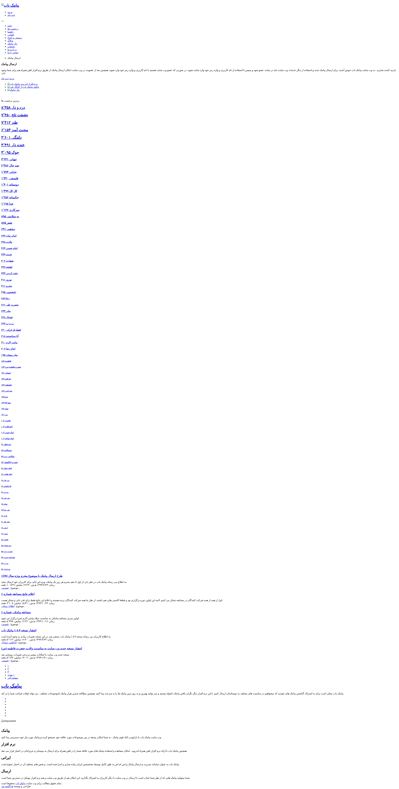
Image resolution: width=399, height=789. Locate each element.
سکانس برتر (7, 456)
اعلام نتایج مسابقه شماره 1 (17, 594)
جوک (10, 152)
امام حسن (7, 432)
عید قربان (5, 569)
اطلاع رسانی (7, 606)
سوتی (4, 534)
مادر (6, 311)
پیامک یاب (11, 686)
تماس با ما (12, 52)
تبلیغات (11, 46)
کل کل (9, 191)
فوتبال (7, 317)
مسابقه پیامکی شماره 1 (16, 612)
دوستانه (10, 184)
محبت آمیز (14, 130)
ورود (9, 12)
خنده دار (13, 145)
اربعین (4, 528)
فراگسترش (7, 786)
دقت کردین (9, 273)
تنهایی (9, 159)
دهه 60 (6, 403)
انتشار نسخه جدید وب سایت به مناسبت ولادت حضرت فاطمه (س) (41, 648)
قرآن (4, 516)
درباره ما (12, 49)
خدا (7, 203)
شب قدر (5, 498)
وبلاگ (10, 40)
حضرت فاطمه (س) (11, 367)
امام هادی (6, 474)
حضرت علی (10, 304)
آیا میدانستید (9, 336)
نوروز (6, 279)
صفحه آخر (12, 678)
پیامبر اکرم (9, 342)
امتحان (6, 373)
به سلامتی (10, 216)
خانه (9, 25)
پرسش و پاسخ (14, 37)
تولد (4, 409)
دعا (5, 298)
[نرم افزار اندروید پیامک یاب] (22, 84)
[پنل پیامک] (13, 90)
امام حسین (9, 248)
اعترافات (7, 426)
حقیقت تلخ (14, 115)
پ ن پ (7, 323)
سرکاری (10, 210)
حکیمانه (10, 197)
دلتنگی (11, 137)
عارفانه (6, 379)
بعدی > (11, 675)
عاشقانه (6, 385)
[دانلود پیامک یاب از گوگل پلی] (23, 87)
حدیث (6, 254)
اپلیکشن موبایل (9, 642)
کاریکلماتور (6, 486)
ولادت (6, 242)
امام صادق (7, 438)
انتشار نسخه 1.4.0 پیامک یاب (18, 630)
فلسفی (9, 178)
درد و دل (13, 107)
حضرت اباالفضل (9, 462)
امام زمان (8, 235)
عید (4, 397)
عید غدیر (6, 391)
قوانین (10, 34)
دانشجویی (8, 292)
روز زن (4, 563)
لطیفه (6, 267)
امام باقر (5, 522)
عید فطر (6, 444)
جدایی (9, 172)
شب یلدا (5, 510)
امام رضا (8, 348)
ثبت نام (11, 15)
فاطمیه (6, 361)
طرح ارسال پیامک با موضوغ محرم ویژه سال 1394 (31, 576)
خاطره (4, 540)
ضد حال (10, 165)
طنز (9, 122)
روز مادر (5, 480)
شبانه (4, 504)
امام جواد (6, 468)
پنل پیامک (12, 43)
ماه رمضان (9, 355)
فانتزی (5, 421)
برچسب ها (12, 28)
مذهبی (8, 229)
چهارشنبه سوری (8, 557)
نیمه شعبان (6, 545)
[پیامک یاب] (10, 5)
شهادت (7, 261)
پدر (4, 414)
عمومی (5, 588)
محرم (6, 286)
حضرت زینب (7, 551)
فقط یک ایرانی (11, 330)
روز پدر (5, 492)
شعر (6, 222)
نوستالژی (6, 450)
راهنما (10, 31)
